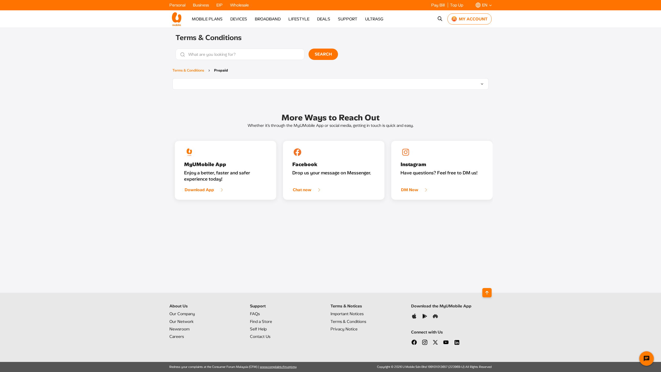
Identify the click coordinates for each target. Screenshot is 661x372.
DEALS (323, 19)
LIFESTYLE (298, 19)
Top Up (456, 5)
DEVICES (238, 19)
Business (201, 5)
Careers (176, 336)
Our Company (182, 313)
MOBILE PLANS (207, 19)
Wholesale (239, 5)
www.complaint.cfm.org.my (278, 367)
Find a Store (261, 321)
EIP (220, 5)
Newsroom (179, 329)
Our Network (181, 321)
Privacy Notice (344, 329)
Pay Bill (438, 5)
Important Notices (347, 313)
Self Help (258, 329)
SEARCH (323, 54)
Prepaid (221, 70)
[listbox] (330, 84)
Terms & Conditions (188, 70)
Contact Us (260, 336)
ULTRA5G (374, 19)
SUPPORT (347, 19)
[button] (484, 5)
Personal (177, 5)
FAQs (255, 313)
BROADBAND (268, 19)
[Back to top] (487, 292)
